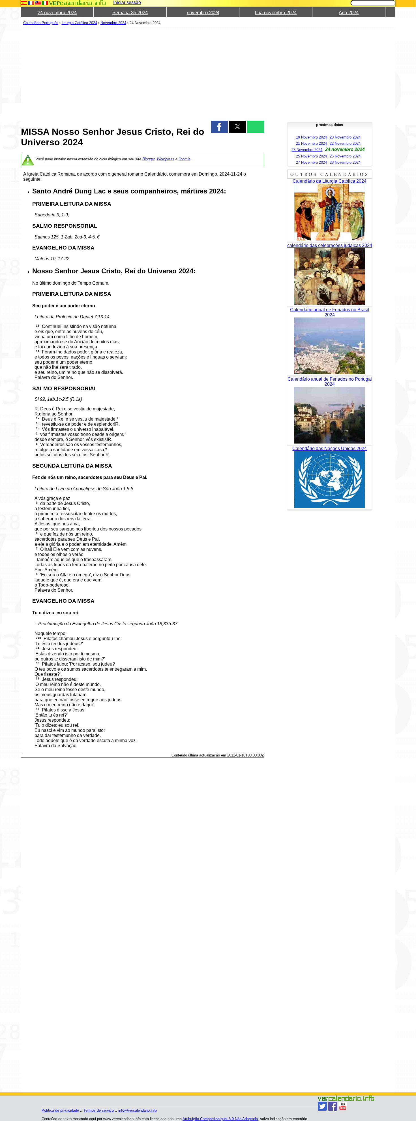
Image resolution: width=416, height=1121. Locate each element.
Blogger (148, 159)
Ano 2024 (349, 12)
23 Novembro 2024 (306, 150)
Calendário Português (40, 23)
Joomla (184, 159)
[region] (142, 74)
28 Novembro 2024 (345, 162)
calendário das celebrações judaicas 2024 (329, 245)
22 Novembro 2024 (345, 143)
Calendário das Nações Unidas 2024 (329, 448)
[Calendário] (77, 2)
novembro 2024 (203, 12)
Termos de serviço (98, 1110)
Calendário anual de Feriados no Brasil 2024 (329, 312)
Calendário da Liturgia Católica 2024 (329, 181)
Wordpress (165, 159)
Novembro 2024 (113, 23)
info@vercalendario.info (137, 1110)
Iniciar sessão (127, 2)
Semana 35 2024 (130, 12)
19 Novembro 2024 (311, 137)
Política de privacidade (60, 1110)
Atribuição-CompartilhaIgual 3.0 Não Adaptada (220, 1119)
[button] (219, 127)
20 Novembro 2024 (345, 137)
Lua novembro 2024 (276, 12)
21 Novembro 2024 (311, 143)
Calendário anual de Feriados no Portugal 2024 (330, 382)
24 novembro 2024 (57, 12)
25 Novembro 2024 (311, 156)
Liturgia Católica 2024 (79, 23)
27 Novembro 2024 (311, 162)
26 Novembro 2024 (345, 156)
